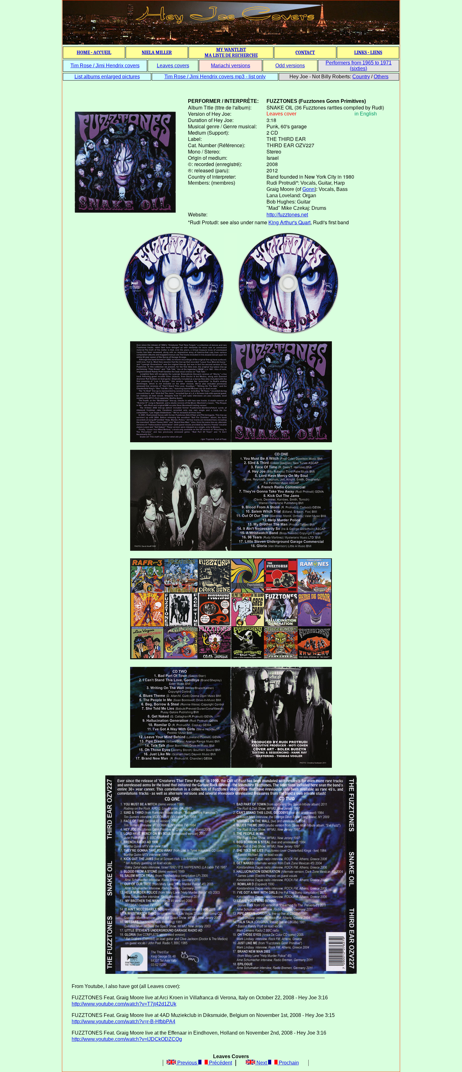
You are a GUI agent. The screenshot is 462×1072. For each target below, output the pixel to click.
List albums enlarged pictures (107, 76)
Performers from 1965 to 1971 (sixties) (359, 65)
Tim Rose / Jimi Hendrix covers (105, 65)
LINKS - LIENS (368, 52)
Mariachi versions (230, 65)
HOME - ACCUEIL (94, 52)
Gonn (308, 189)
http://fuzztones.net (287, 214)
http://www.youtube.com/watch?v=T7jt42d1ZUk (124, 1004)
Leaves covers (173, 65)
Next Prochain (277, 1062)
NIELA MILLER (157, 52)
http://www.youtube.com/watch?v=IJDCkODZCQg (127, 1039)
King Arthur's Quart (289, 222)
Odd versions (290, 65)
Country (361, 76)
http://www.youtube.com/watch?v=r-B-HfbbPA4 (123, 1021)
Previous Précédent (204, 1062)
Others (381, 76)
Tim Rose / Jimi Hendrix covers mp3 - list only (215, 76)
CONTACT (305, 52)
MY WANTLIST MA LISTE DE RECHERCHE (231, 52)
